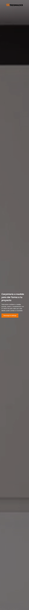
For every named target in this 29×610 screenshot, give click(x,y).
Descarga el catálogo (9, 315)
